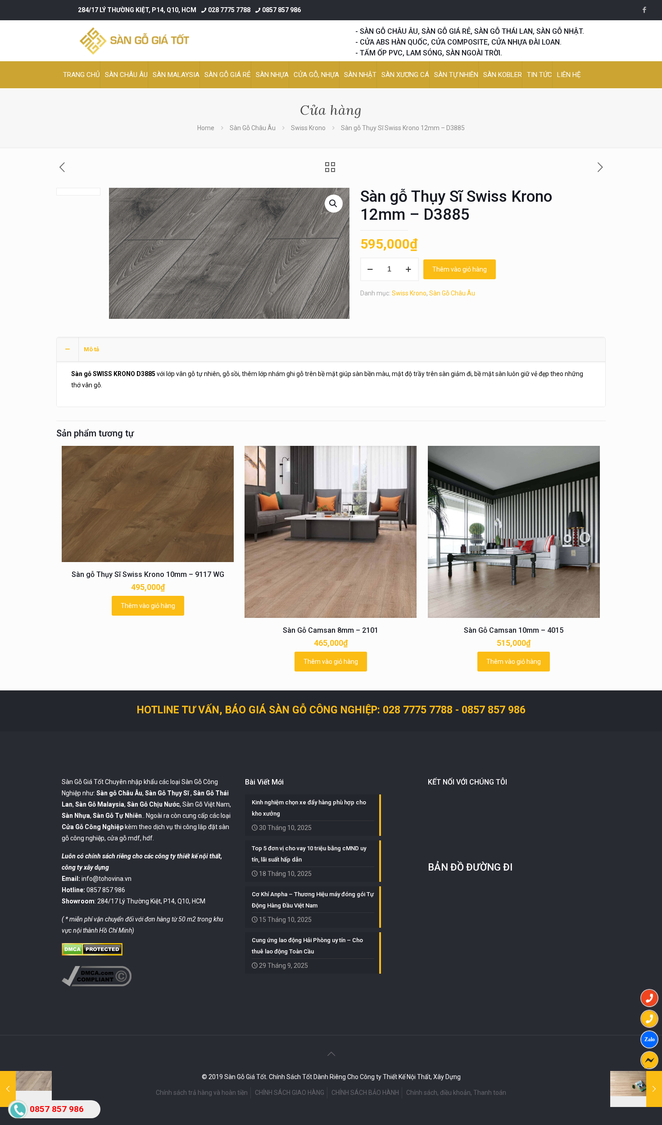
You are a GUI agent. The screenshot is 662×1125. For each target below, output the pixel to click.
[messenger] (649, 1060)
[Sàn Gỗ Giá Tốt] (134, 40)
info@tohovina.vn (106, 878)
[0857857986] (649, 1039)
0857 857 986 (281, 10)
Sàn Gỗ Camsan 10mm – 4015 (513, 630)
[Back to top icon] (331, 1053)
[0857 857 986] (649, 998)
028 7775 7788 (229, 10)
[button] (334, 204)
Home (205, 128)
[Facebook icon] (644, 10)
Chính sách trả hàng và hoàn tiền (202, 1092)
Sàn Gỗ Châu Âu (253, 128)
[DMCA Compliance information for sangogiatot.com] (96, 984)
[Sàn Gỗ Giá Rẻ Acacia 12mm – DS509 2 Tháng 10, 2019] (636, 1089)
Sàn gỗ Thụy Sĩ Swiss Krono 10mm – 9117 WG (148, 574)
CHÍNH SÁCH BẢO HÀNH (365, 1092)
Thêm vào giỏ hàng (459, 269)
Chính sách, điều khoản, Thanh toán (456, 1092)
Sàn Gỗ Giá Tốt (83, 781)
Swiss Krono (308, 128)
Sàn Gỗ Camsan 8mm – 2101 (330, 630)
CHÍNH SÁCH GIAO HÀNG (289, 1092)
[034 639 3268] (649, 1019)
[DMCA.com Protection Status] (92, 953)
